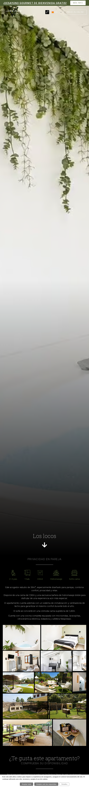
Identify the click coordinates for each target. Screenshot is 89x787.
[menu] (56, 12)
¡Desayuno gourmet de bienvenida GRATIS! (35, 3)
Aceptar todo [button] (26, 784)
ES (55, 12)
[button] (47, 12)
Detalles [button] (64, 784)
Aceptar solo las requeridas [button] (46, 784)
